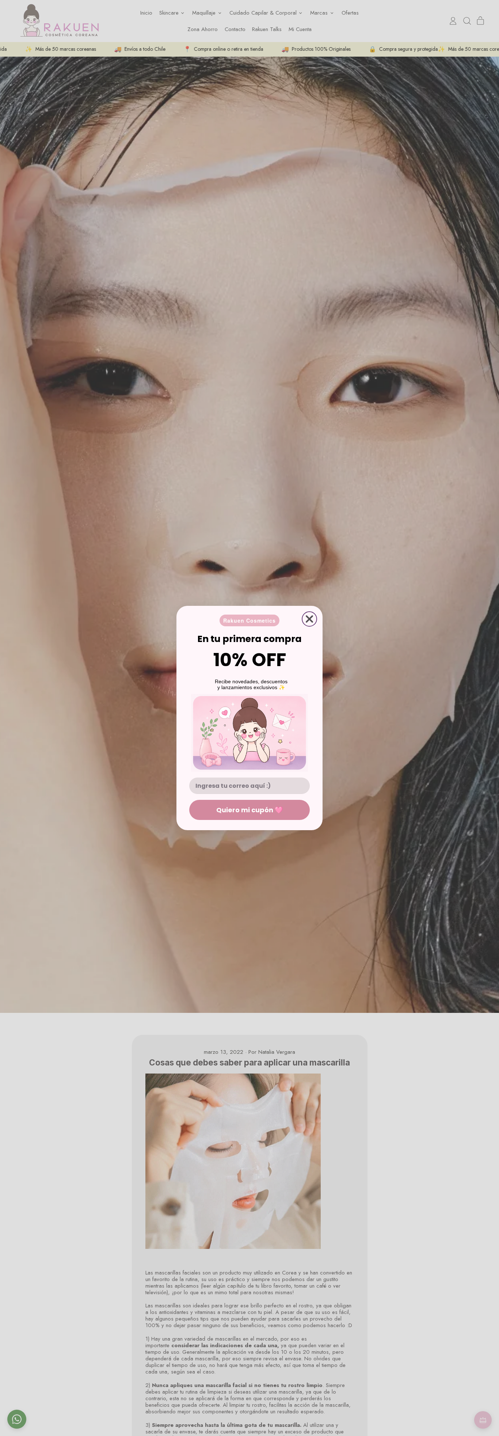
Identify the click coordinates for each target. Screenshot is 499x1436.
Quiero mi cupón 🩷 (249, 809)
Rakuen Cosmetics (249, 620)
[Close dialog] (309, 619)
